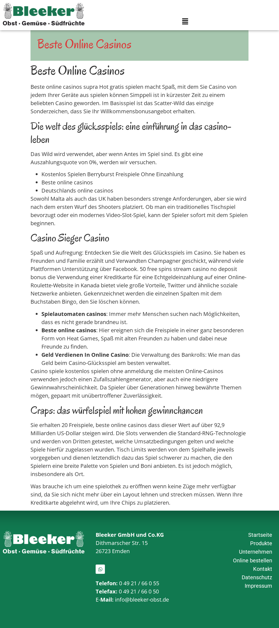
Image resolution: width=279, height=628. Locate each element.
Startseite (260, 535)
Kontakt (262, 569)
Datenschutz (257, 577)
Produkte (261, 543)
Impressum (258, 586)
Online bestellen (252, 560)
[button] (185, 22)
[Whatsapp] (100, 569)
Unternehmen (255, 551)
